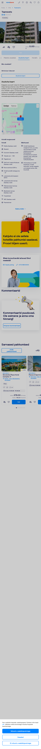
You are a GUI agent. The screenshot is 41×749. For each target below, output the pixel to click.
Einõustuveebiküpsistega (20, 743)
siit (3, 724)
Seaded (20, 737)
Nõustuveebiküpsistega (20, 731)
